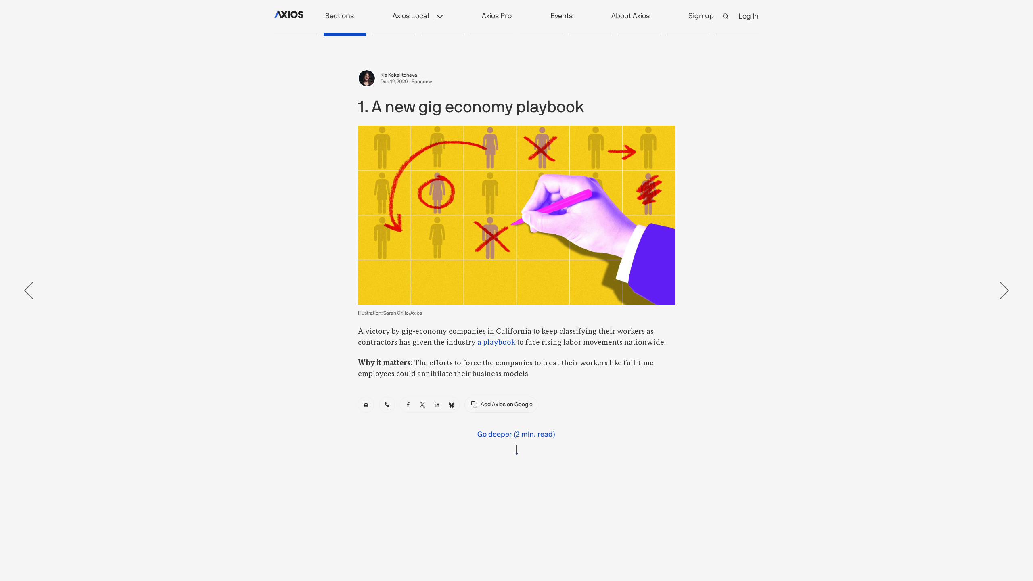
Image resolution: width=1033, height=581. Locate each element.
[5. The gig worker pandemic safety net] (541, 35)
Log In (748, 16)
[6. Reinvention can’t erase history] (590, 35)
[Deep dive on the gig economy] (295, 35)
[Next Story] (1004, 290)
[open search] (725, 16)
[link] (366, 404)
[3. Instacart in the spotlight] (443, 35)
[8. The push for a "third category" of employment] (688, 35)
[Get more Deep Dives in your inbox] (737, 35)
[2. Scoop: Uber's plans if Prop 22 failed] (393, 35)
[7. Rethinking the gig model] (639, 35)
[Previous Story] (28, 290)
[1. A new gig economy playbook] (345, 34)
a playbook (496, 342)
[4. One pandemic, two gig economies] (491, 35)
